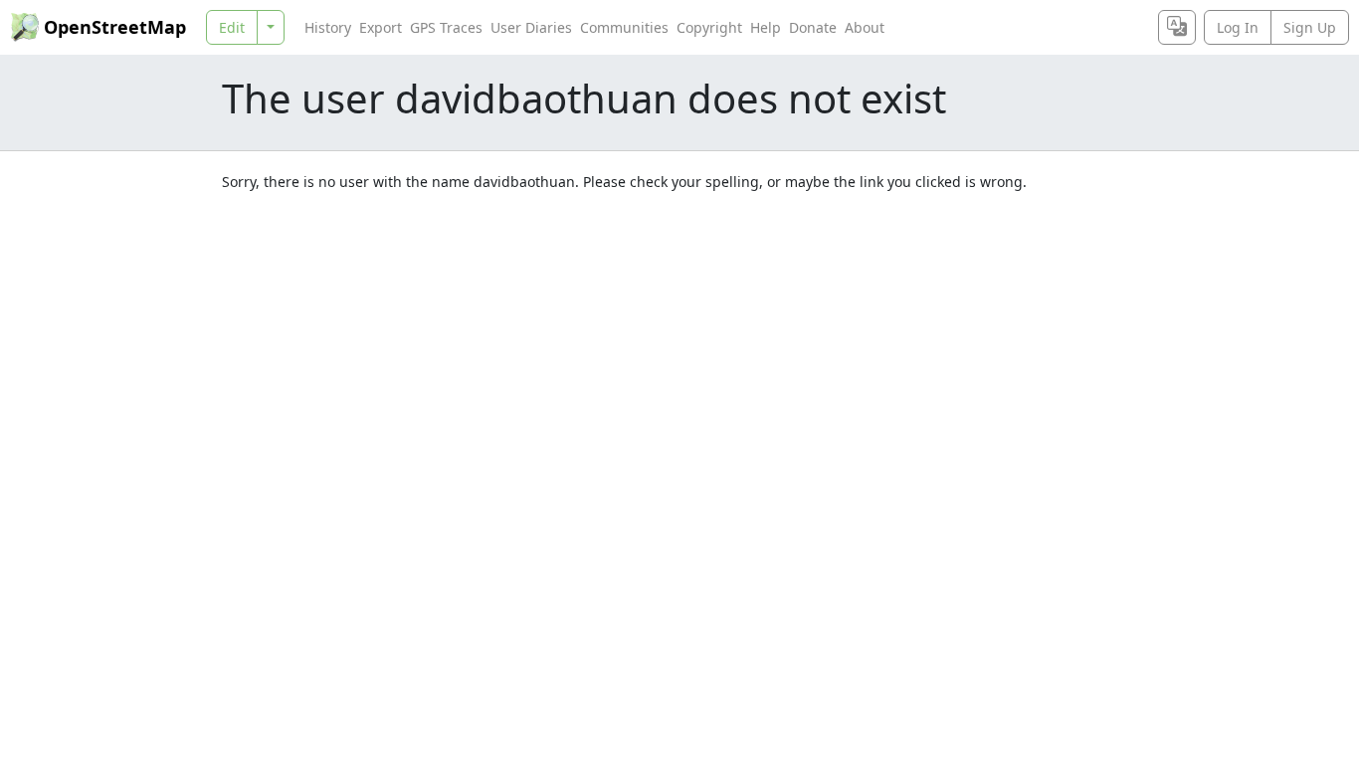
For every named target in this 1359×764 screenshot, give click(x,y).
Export (380, 27)
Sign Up (1309, 27)
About (864, 27)
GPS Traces (446, 27)
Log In (1238, 27)
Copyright (709, 27)
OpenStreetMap (115, 27)
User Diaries (531, 27)
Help (765, 27)
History (327, 27)
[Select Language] (1177, 27)
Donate (813, 27)
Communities (624, 27)
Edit (232, 27)
